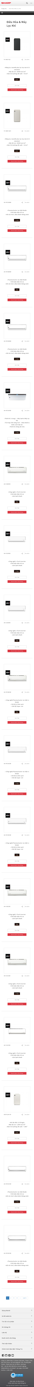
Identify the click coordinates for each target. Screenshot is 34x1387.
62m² (17, 79)
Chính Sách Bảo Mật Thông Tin (12, 1349)
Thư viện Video (7, 1343)
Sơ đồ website (6, 1316)
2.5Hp (17, 359)
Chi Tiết (17, 85)
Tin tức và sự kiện (8, 1321)
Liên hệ (4, 1332)
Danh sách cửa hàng (9, 1338)
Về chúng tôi (6, 1327)
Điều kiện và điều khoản (17, 1381)
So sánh (27, 59)
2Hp (17, 289)
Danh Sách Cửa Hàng (17, 89)
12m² (17, 1132)
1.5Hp (17, 220)
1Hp (17, 640)
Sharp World (6, 1310)
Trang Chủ (4, 8)
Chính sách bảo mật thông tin (17, 1383)
